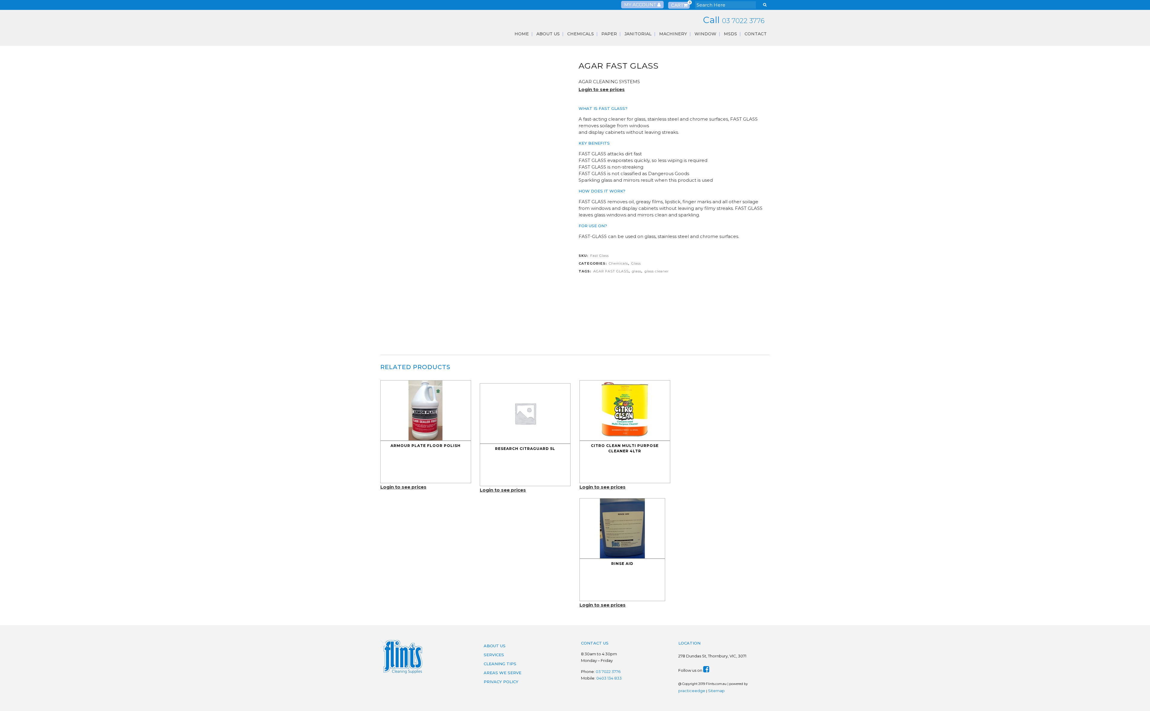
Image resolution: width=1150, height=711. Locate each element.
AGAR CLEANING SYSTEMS (609, 81)
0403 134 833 (609, 678)
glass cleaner (656, 271)
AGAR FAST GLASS (611, 271)
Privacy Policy (501, 681)
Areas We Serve (502, 672)
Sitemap (716, 690)
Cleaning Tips (500, 663)
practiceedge (691, 690)
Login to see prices (602, 89)
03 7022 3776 (743, 21)
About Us (495, 645)
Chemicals (618, 263)
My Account (640, 4)
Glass (636, 263)
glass (636, 271)
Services (494, 654)
